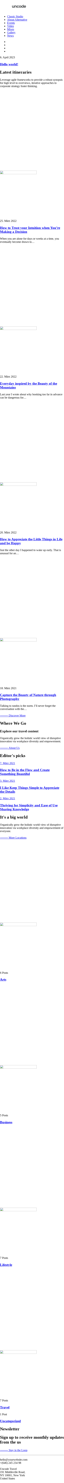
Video (10, 26)
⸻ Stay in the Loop (13, 1450)
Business (6, 1122)
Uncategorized (10, 1421)
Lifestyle (6, 1265)
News (10, 35)
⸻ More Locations (13, 837)
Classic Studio (15, 16)
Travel (4, 1407)
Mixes (10, 29)
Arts (3, 979)
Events (11, 22)
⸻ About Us (10, 747)
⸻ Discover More (13, 715)
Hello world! (9, 64)
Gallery (11, 32)
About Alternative (17, 19)
